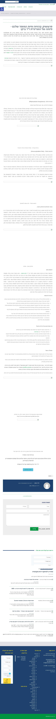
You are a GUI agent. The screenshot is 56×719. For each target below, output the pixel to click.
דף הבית (36, 653)
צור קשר (36, 710)
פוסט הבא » (25, 496)
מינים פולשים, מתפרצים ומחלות (32, 663)
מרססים (33, 704)
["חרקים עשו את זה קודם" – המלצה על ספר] (44, 611)
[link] (54, 675)
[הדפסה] (7, 21)
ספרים (33, 690)
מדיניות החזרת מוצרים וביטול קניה (50, 671)
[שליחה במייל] (5, 21)
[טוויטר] (10, 21)
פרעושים (11, 48)
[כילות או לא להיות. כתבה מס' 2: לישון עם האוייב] (44, 622)
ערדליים (33, 695)
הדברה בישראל (33, 668)
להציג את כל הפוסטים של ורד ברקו (25, 483)
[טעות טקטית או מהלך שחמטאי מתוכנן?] (44, 601)
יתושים (33, 678)
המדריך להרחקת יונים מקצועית (42, 572)
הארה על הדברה (33, 674)
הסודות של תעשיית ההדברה (31, 579)
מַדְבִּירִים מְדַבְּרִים (33, 671)
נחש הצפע (24, 273)
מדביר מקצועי (9, 52)
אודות (37, 655)
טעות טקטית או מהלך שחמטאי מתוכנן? (24, 600)
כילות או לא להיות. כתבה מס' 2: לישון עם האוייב (21, 622)
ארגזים (33, 693)
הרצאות (33, 708)
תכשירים (33, 707)
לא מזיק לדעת (32, 666)
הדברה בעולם (32, 676)
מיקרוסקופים (32, 702)
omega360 (48, 716)
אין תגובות (39, 20)
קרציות (6, 58)
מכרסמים (33, 701)
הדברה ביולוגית (27, 367)
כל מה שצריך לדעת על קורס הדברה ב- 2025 (23, 588)
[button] (2, 9)
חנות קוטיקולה (35, 687)
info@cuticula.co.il (19, 634)
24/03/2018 (44, 20)
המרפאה (36, 332)
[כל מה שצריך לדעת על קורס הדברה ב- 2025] (44, 589)
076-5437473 (49, 659)
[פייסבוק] (13, 21)
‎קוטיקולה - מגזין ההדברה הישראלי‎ (21, 658)
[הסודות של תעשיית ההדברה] (46, 579)
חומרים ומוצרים (33, 659)
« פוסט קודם (29, 496)
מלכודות (33, 696)
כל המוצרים (32, 689)
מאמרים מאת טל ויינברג (32, 685)
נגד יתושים (33, 692)
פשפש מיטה (32, 705)
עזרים (34, 698)
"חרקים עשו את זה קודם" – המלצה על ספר (23, 611)
